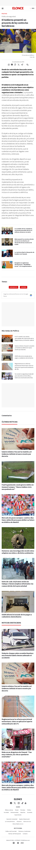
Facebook (11, 803)
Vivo (33, 8)
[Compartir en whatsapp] (8, 64)
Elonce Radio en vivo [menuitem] (18, 824)
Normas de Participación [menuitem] (15, 834)
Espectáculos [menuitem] (18, 815)
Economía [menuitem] (29, 812)
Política (4, 13)
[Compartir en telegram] (22, 64)
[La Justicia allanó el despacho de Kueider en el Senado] (7, 253)
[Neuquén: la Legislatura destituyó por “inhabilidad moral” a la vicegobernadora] (7, 264)
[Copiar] (15, 64)
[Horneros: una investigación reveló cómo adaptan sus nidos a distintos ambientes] (18, 538)
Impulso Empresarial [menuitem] (24, 819)
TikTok (22, 803)
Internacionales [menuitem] (15, 812)
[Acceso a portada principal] (18, 8)
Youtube (26, 803)
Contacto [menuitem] (25, 834)
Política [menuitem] (29, 810)
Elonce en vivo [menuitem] (27, 821)
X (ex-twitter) (15, 803)
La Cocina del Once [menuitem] (10, 821)
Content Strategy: (14, 843)
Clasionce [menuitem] (19, 821)
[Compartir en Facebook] (12, 64)
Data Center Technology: (18, 843)
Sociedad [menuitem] (6, 812)
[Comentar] (26, 64)
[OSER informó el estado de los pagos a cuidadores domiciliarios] (7, 357)
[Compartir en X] (18, 64)
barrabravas (13, 287)
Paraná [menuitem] (17, 810)
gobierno (23, 287)
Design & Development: (22, 843)
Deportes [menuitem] (22, 812)
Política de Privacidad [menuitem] (11, 831)
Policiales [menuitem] (22, 810)
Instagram (18, 803)
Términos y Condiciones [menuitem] (24, 831)
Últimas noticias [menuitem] (9, 810)
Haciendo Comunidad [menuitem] (12, 819)
